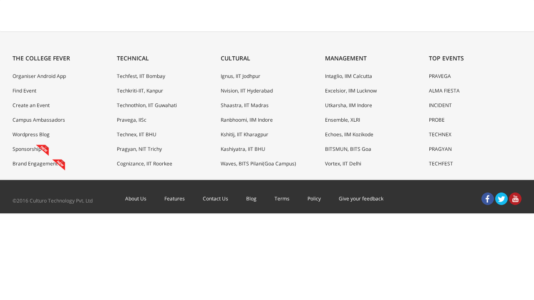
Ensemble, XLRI (342, 119)
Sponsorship (27, 148)
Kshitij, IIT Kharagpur (244, 134)
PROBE (437, 119)
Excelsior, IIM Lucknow (351, 90)
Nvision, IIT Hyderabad (247, 90)
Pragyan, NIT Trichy (139, 148)
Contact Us (215, 198)
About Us (135, 198)
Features (174, 198)
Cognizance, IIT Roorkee (144, 163)
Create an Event (31, 105)
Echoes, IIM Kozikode (349, 134)
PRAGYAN (440, 148)
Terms (282, 198)
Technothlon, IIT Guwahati (147, 105)
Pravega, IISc (131, 119)
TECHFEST (441, 163)
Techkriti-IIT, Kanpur (140, 90)
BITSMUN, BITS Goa (348, 148)
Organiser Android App (39, 76)
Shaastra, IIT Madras (245, 105)
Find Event (24, 90)
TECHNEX (440, 134)
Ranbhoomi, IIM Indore (247, 119)
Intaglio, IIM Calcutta (348, 76)
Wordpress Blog (31, 134)
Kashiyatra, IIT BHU (243, 148)
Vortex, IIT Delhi (343, 163)
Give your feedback (361, 198)
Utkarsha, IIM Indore (348, 105)
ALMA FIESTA (444, 90)
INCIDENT (440, 105)
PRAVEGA (440, 76)
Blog (251, 198)
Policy (314, 198)
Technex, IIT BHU (136, 134)
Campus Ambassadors (39, 119)
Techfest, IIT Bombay (141, 76)
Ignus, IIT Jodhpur (240, 76)
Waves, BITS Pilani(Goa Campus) (258, 163)
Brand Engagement (35, 163)
